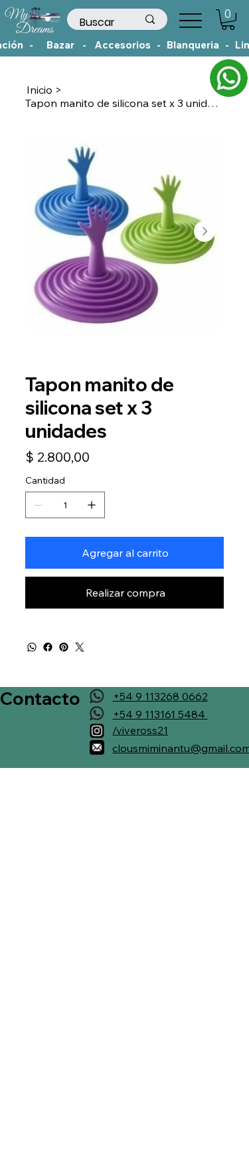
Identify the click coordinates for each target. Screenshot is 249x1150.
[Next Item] (204, 231)
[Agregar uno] (91, 505)
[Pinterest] (63, 647)
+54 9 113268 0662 (160, 696)
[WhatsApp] (32, 647)
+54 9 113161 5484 (160, 714)
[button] (228, 19)
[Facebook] (47, 647)
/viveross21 (140, 730)
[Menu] (190, 20)
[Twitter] (79, 647)
